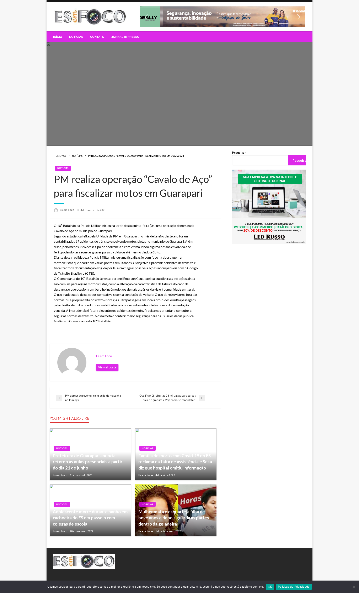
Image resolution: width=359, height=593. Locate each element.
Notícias (76, 36)
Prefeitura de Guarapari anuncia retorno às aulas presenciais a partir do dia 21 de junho (87, 461)
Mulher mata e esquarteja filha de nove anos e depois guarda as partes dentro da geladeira (173, 517)
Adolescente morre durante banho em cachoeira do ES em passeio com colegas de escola (90, 517)
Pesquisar (239, 152)
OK (270, 586)
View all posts (107, 367)
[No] (354, 587)
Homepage (60, 155)
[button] (222, 16)
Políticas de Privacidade (294, 586)
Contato (97, 36)
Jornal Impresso (125, 36)
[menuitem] (58, 37)
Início (57, 36)
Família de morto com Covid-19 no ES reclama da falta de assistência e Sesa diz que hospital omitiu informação (175, 461)
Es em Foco (67, 210)
